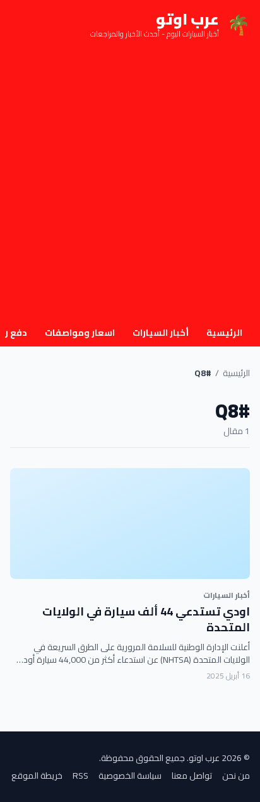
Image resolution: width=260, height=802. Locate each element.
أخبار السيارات (161, 332)
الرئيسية (224, 332)
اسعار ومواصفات (80, 332)
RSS (80, 775)
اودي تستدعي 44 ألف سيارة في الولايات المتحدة (146, 619)
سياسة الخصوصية (130, 775)
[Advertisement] (130, 185)
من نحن (236, 775)
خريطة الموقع (36, 775)
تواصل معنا (192, 775)
